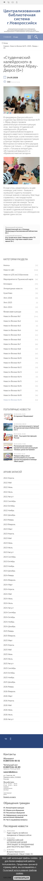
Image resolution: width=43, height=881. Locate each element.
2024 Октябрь (9, 617)
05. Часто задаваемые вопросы (15, 820)
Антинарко (7, 284)
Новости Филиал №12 (12, 367)
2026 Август (8, 719)
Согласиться (21, 878)
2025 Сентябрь (9, 668)
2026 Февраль (9, 691)
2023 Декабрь (9, 571)
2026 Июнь (7, 710)
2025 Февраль (9, 635)
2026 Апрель (8, 700)
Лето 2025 (7, 302)
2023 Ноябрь (8, 566)
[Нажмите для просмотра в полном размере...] (21, 99)
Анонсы (6, 265)
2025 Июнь (7, 654)
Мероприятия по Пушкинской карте (18, 279)
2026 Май (7, 705)
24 (4, 48)
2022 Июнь (7, 487)
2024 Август (8, 608)
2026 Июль (8, 714)
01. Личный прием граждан (13, 808)
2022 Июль (8, 492)
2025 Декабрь (9, 682)
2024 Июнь (8, 598)
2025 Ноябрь (8, 677)
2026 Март (7, 696)
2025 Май (7, 649)
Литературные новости (12, 288)
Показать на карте (9, 797)
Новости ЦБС (8, 270)
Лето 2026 (7, 298)
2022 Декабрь (9, 515)
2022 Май (7, 482)
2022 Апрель (8, 478)
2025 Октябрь (9, 673)
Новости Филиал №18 (12, 395)
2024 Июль (8, 603)
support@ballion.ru (10, 772)
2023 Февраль (9, 524)
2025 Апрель (8, 645)
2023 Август (8, 552)
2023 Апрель (8, 533)
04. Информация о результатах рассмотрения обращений (15, 816)
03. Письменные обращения (14, 813)
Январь (34, 46)
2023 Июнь (7, 543)
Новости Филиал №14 (12, 376)
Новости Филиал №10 (12, 358)
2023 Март (7, 529)
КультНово (7, 293)
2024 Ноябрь (8, 622)
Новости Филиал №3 (12, 325)
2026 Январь (8, 686)
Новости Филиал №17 (12, 390)
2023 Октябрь (9, 561)
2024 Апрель (8, 589)
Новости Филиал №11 (12, 362)
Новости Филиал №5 (12, 335)
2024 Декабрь (9, 626)
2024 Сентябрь (9, 612)
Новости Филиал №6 (12, 339)
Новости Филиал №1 (12, 316)
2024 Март (7, 584)
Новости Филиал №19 (12, 400)
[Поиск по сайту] (36, 36)
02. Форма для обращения (13, 810)
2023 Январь (8, 520)
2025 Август (8, 663)
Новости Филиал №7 (12, 344)
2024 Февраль (9, 580)
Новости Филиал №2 (12, 321)
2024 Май (7, 594)
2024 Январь (8, 575)
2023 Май (7, 538)
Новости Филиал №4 (12, 330)
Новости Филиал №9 (12, 353)
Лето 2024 (7, 307)
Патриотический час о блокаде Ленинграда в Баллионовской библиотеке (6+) (21, 231)
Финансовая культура (12, 311)
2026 (29, 46)
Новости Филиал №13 (12, 372)
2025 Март (7, 640)
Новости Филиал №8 (12, 349)
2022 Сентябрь (9, 501)
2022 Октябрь (9, 506)
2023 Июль (8, 547)
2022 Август (8, 496)
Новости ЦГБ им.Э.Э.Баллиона (15, 274)
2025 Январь (8, 631)
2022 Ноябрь (8, 510)
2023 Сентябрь (9, 557)
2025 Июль (8, 659)
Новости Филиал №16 (12, 386)
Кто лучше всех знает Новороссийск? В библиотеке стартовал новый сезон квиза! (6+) (20, 239)
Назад (5, 43)
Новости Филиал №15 (12, 381)
